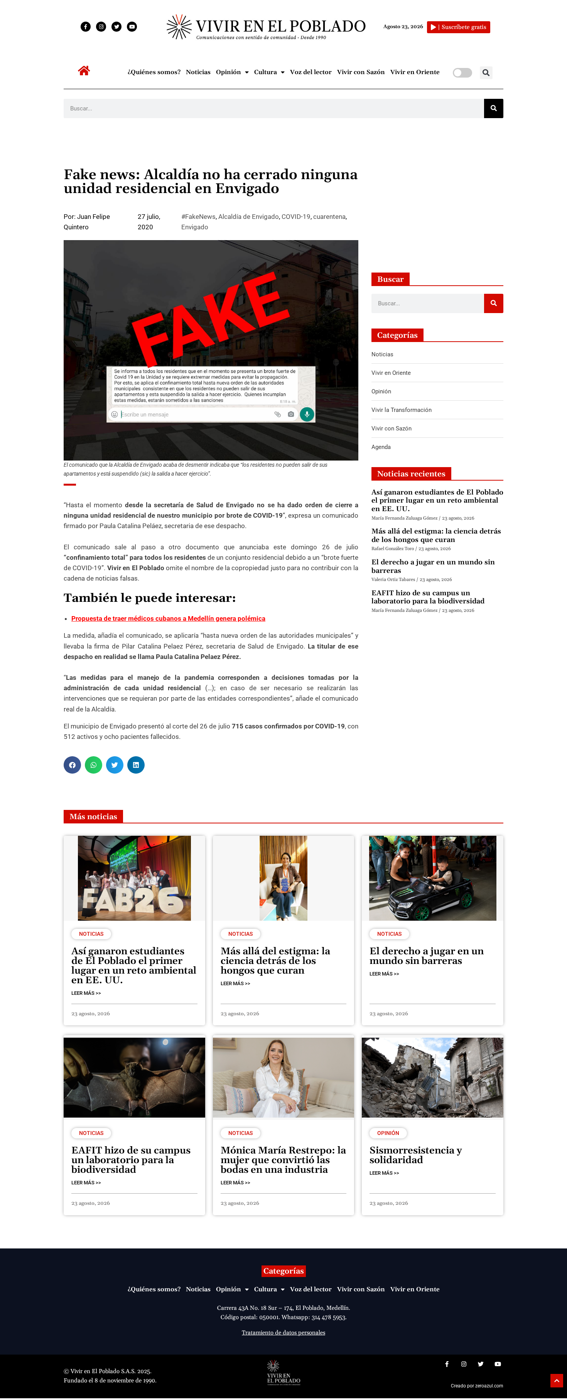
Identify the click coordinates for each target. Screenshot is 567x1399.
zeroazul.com (489, 1386)
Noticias (198, 72)
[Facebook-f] (86, 27)
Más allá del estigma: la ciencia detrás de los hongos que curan (436, 535)
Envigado (194, 227)
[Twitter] (116, 27)
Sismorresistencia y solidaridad (416, 1156)
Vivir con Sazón (361, 72)
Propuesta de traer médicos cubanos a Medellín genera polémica (168, 618)
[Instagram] (101, 27)
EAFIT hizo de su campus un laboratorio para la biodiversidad (427, 597)
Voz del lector (311, 72)
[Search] (493, 108)
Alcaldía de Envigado (248, 216)
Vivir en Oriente (415, 72)
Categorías (283, 1271)
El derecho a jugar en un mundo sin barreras (433, 566)
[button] (486, 72)
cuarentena (329, 216)
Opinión (228, 72)
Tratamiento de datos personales (283, 1332)
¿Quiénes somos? (154, 72)
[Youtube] (132, 27)
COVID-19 (296, 216)
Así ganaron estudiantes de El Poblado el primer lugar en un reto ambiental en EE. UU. (437, 500)
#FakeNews (198, 216)
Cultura (265, 72)
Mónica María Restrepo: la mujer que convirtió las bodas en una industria (283, 1160)
